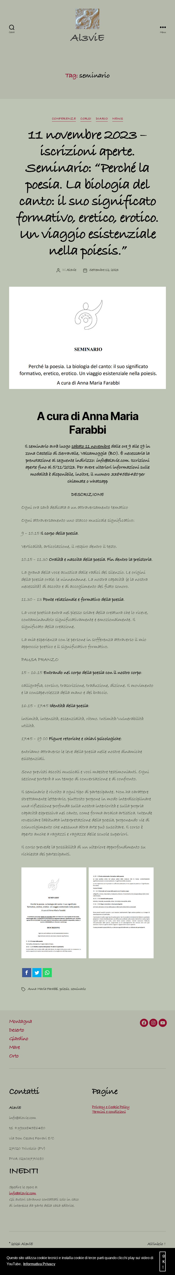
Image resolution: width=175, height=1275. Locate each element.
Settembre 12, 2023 (103, 270)
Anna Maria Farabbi (43, 989)
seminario (78, 989)
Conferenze (64, 119)
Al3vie (71, 270)
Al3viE (87, 39)
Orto (13, 1057)
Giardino (18, 1039)
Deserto (16, 1031)
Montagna (20, 1022)
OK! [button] (163, 1261)
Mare (14, 1048)
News (117, 119)
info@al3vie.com (22, 1194)
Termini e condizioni (109, 1112)
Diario (102, 119)
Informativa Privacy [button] (39, 1264)
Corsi (85, 119)
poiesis (64, 989)
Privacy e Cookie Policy (110, 1107)
